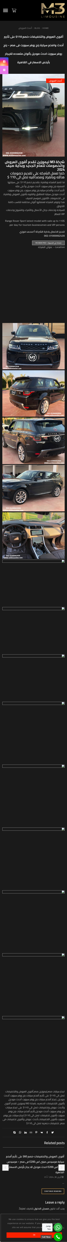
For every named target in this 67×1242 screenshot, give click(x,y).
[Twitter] (52, 1132)
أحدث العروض (25, 28)
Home (45, 28)
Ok (34, 1235)
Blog (37, 28)
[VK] (41, 1132)
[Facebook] (47, 1132)
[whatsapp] (20, 1132)
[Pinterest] (36, 1132)
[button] (61, 1167)
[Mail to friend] (31, 1132)
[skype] (15, 1132)
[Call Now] (58, 1237)
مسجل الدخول (41, 1208)
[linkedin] (25, 1132)
